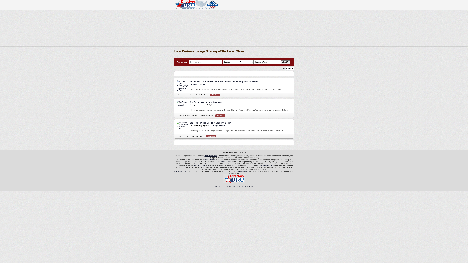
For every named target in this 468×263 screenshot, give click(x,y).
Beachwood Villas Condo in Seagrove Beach (210, 123)
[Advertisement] (234, 28)
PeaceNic (233, 152)
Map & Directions (201, 95)
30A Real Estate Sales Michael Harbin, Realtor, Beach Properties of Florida (224, 81)
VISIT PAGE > (215, 95)
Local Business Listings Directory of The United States (234, 186)
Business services (191, 116)
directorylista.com (211, 156)
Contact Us (243, 152)
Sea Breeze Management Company (206, 102)
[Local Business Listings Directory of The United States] (196, 9)
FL (204, 84)
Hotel (187, 136)
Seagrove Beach (196, 84)
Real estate (189, 95)
